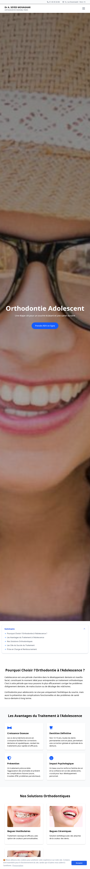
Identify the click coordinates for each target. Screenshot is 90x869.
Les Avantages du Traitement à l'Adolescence (24, 637)
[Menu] (83, 8)
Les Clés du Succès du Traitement (19, 645)
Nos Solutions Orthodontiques (18, 641)
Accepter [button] (79, 863)
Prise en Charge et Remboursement (20, 649)
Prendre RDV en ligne (45, 325)
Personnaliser (17, 865)
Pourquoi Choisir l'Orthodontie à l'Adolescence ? (25, 633)
